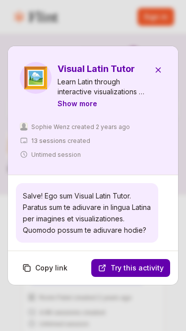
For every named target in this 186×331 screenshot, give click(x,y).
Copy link (51, 268)
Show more (77, 103)
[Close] (158, 70)
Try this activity (137, 268)
